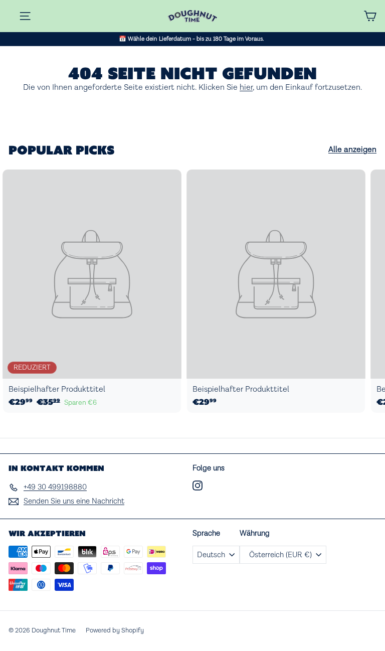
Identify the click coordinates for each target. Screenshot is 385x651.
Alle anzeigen (352, 149)
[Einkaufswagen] (369, 16)
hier (246, 87)
